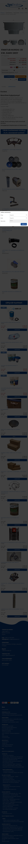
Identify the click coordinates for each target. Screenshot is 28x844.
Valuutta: (3, 221)
